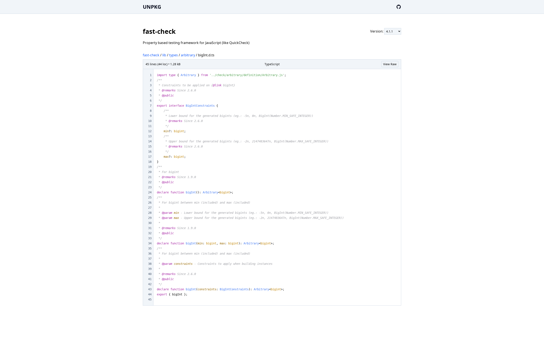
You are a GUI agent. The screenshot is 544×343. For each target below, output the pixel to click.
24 (150, 192)
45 (150, 299)
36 (150, 253)
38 (150, 263)
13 (150, 136)
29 (150, 218)
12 (150, 131)
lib (164, 55)
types (173, 55)
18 (150, 161)
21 (150, 177)
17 (150, 156)
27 (150, 207)
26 (150, 202)
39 (150, 269)
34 (150, 243)
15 (150, 146)
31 (150, 228)
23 (150, 187)
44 (150, 294)
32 (150, 233)
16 (150, 151)
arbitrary (188, 55)
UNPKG (152, 6)
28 (150, 212)
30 (150, 223)
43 (150, 289)
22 (150, 182)
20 (150, 172)
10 (150, 121)
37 (150, 258)
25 (150, 197)
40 (150, 274)
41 (150, 279)
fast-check (151, 55)
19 (150, 167)
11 (150, 126)
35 (150, 248)
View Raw (390, 64)
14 (150, 141)
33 (150, 238)
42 (150, 284)
